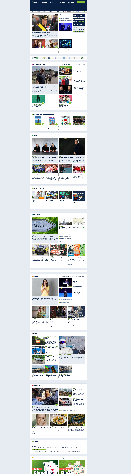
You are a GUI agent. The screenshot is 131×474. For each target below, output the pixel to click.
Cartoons (83, 64)
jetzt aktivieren (36, 449)
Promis (64, 64)
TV (62, 64)
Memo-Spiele (79, 64)
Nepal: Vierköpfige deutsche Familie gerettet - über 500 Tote (65, 14)
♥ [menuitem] (65, 11)
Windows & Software (78, 276)
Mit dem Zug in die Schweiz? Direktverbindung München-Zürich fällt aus (68, 410)
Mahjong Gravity (58, 458)
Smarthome (83, 276)
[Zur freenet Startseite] (35, 2)
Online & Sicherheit (71, 276)
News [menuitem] (33, 11)
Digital (36, 276)
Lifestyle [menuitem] (50, 11)
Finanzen (37, 215)
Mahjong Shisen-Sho (64, 458)
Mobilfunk (44, 2)
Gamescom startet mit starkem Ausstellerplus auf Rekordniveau (67, 299)
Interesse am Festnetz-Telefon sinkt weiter (64, 302)
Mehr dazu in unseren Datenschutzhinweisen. (75, 451)
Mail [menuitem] (60, 11)
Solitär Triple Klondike (77, 458)
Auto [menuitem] (41, 11)
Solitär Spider (83, 458)
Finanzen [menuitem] (38, 11)
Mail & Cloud (71, 2)
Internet (52, 2)
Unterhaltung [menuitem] (45, 11)
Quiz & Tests (75, 64)
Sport (35, 136)
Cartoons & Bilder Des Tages (44, 114)
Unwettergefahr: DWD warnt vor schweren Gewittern (66, 20)
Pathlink (69, 458)
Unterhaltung (39, 64)
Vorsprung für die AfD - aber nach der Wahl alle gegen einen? (65, 16)
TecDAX (74, 228)
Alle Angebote (82, 2)
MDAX (74, 227)
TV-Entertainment (61, 2)
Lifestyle (36, 386)
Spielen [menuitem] (58, 11)
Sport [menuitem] (35, 11)
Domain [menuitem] (63, 11)
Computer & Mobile (65, 276)
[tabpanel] (45, 25)
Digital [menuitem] (54, 11)
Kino (67, 64)
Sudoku (72, 458)
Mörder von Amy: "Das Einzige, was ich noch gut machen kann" (65, 18)
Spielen (36, 458)
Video (69, 64)
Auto (35, 334)
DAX (74, 226)
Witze (71, 64)
